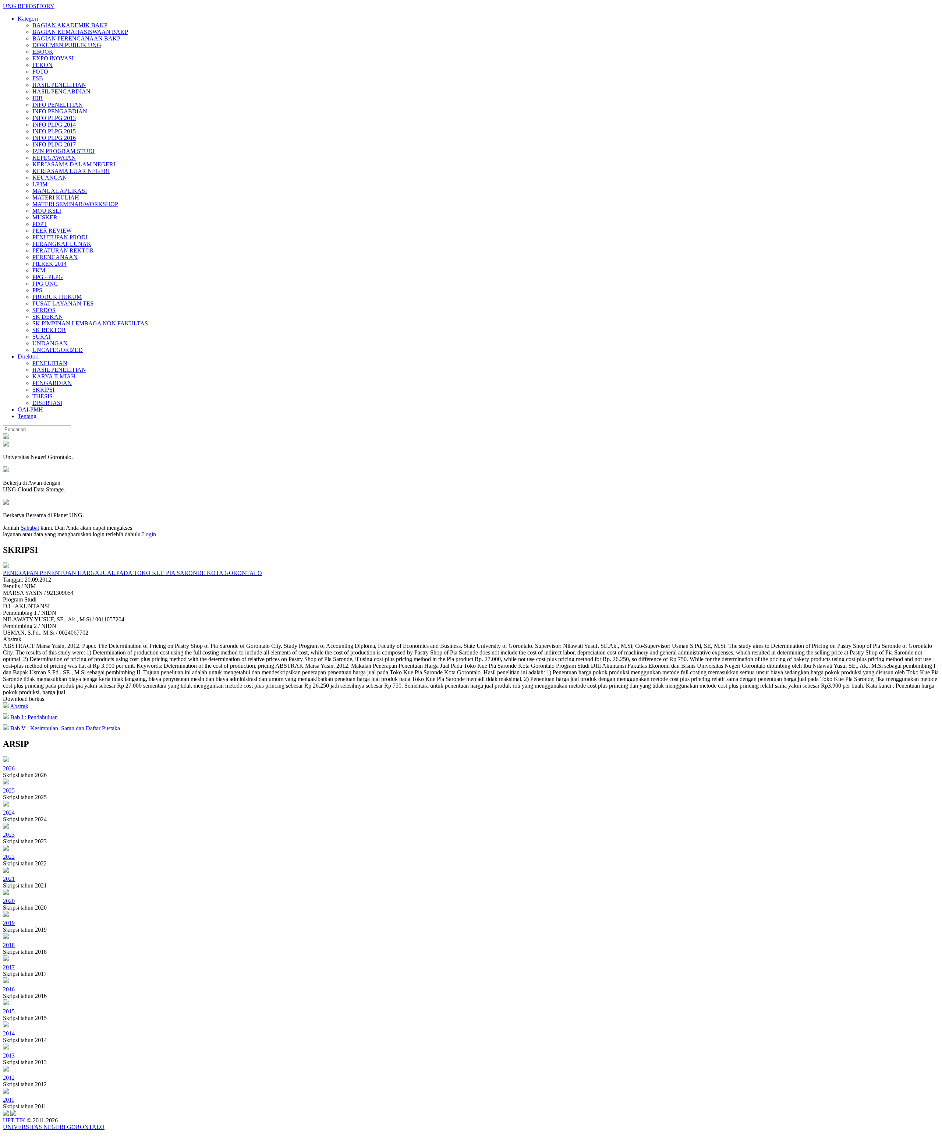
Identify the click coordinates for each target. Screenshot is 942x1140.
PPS (37, 290)
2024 (9, 812)
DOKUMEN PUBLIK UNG (66, 45)
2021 (9, 879)
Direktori (28, 356)
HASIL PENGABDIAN (61, 91)
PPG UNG (45, 283)
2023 (9, 835)
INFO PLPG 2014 (54, 124)
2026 (9, 768)
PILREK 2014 (49, 264)
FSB (37, 78)
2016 (9, 989)
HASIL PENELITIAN (59, 85)
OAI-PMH (30, 409)
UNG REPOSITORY (28, 6)
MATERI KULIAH (55, 197)
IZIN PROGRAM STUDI (63, 151)
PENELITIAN (49, 363)
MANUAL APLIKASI (59, 191)
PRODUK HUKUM (57, 297)
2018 (9, 945)
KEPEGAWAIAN (54, 158)
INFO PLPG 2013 (54, 118)
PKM (38, 270)
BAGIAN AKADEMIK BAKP (69, 25)
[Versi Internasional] (6, 437)
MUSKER (44, 217)
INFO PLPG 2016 (54, 138)
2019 (9, 923)
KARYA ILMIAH (53, 376)
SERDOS (44, 310)
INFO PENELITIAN (57, 105)
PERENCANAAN (55, 257)
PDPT (39, 224)
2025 (9, 790)
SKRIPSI (43, 390)
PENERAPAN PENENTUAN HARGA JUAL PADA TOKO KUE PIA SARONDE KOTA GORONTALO (132, 573)
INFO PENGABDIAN (59, 111)
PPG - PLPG (47, 277)
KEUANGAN (49, 177)
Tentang (27, 416)
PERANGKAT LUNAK (61, 244)
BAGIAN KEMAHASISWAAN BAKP (80, 32)
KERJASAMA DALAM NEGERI (73, 164)
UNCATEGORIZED (57, 350)
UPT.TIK (14, 1120)
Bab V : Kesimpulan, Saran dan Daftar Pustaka (65, 728)
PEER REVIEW (52, 230)
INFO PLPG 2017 (54, 144)
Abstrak (19, 706)
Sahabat (30, 528)
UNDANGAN (50, 343)
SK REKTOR (49, 330)
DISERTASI (47, 403)
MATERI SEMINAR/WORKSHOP (75, 204)
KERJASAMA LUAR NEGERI (71, 171)
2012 (9, 1077)
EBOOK (42, 52)
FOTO (40, 71)
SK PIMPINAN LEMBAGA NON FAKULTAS (90, 323)
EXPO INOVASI (53, 58)
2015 (9, 1011)
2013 (9, 1055)
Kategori (28, 18)
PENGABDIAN (52, 383)
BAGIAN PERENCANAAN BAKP (76, 38)
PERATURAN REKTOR (63, 250)
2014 (9, 1033)
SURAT (42, 336)
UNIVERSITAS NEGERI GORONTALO (54, 1127)
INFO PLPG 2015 (54, 131)
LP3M (39, 184)
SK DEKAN (47, 317)
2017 (9, 967)
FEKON (42, 65)
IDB (37, 98)
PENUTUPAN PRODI (60, 237)
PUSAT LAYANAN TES (62, 303)
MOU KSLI (46, 211)
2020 (9, 901)
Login (149, 534)
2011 (8, 1100)
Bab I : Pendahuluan (34, 717)
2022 (9, 857)
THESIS (42, 396)
